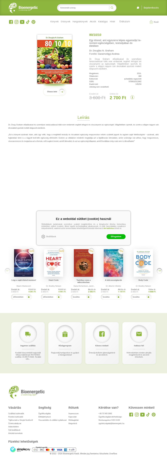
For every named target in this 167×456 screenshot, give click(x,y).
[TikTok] (28, 22)
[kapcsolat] (138, 7)
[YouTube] (22, 22)
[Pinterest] (33, 22)
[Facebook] (11, 22)
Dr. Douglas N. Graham (101, 50)
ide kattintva (108, 228)
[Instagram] (16, 22)
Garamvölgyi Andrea (108, 54)
